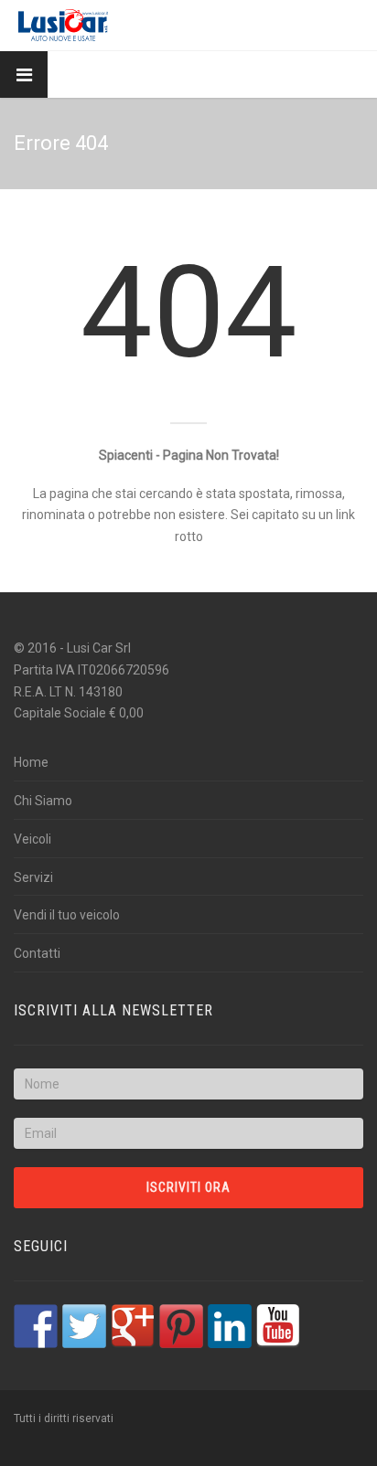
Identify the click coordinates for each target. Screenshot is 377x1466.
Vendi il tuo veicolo (67, 915)
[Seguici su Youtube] (278, 1326)
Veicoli (32, 839)
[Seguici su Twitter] (84, 1326)
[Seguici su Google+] (133, 1326)
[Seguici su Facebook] (36, 1326)
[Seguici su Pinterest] (181, 1326)
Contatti (37, 953)
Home (31, 762)
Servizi (33, 877)
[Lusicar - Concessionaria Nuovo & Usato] (63, 25)
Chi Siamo (43, 800)
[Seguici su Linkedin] (230, 1326)
